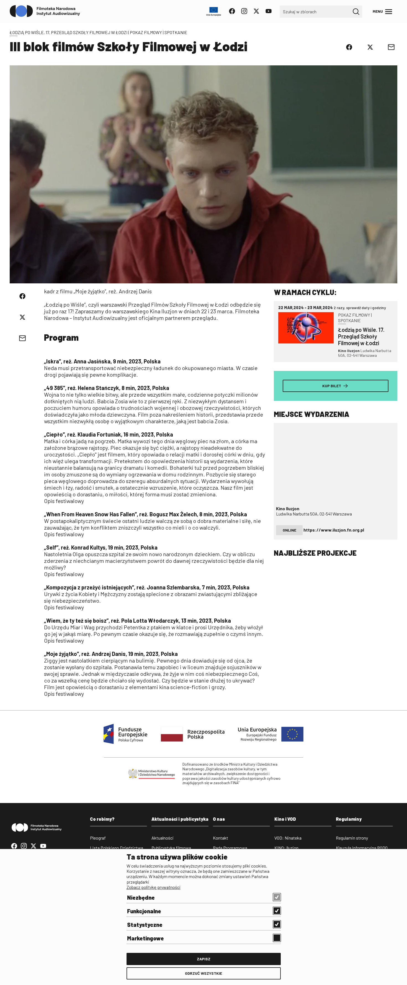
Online (289, 530)
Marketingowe (145, 938)
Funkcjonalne (144, 911)
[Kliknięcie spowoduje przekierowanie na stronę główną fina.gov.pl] (45, 11)
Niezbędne (141, 897)
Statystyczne (145, 924)
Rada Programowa (230, 847)
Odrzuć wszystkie (203, 973)
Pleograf (98, 837)
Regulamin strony (352, 837)
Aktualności (162, 837)
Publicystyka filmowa (171, 847)
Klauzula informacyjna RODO (362, 847)
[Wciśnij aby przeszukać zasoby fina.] (356, 12)
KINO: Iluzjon (286, 847)
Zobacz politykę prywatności (154, 887)
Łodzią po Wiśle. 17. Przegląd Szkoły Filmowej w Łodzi (68, 32)
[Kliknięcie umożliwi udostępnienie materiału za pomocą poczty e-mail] (391, 47)
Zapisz (203, 958)
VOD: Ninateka (288, 837)
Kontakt (220, 837)
